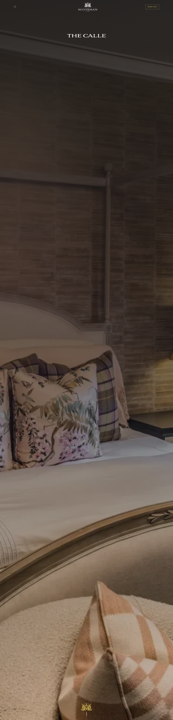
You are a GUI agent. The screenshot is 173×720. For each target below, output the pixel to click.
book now (152, 7)
